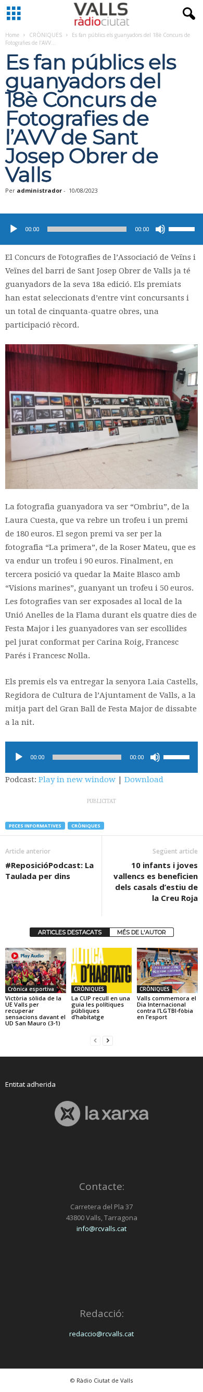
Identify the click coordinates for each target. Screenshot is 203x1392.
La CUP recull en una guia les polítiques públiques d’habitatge (100, 1007)
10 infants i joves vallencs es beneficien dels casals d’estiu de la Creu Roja (155, 881)
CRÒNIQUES (45, 35)
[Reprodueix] (13, 229)
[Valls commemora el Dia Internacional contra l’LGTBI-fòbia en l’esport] (167, 970)
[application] (101, 229)
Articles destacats (70, 932)
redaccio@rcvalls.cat (101, 1333)
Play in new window (77, 779)
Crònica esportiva (31, 989)
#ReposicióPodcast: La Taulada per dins (49, 870)
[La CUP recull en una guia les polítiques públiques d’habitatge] (101, 970)
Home (12, 35)
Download (143, 779)
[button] (186, 14)
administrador (39, 190)
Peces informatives (35, 825)
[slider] (183, 228)
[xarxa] (101, 1113)
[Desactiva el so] (160, 229)
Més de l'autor (141, 932)
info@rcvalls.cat (101, 1228)
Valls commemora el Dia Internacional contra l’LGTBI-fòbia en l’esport (166, 1007)
